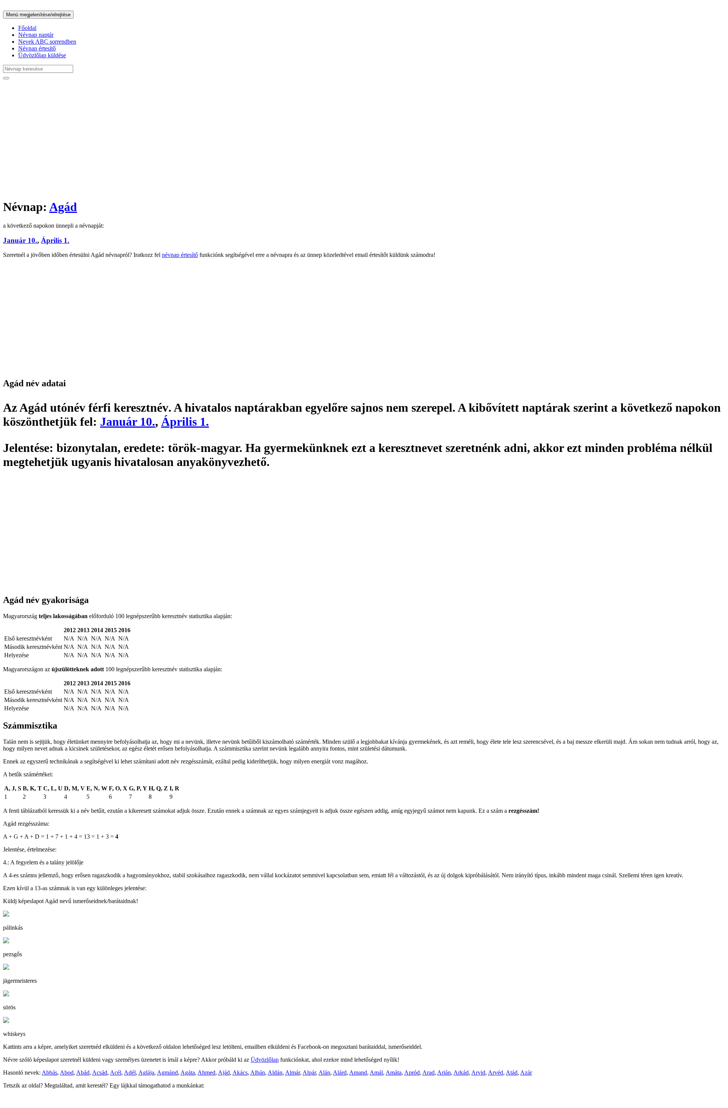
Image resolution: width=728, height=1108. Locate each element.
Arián (444, 1072)
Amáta (394, 1072)
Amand (358, 1072)
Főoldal (27, 28)
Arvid (478, 1072)
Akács (240, 1072)
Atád (512, 1072)
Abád (82, 1072)
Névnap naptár (35, 34)
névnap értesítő (180, 255)
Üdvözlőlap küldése (42, 55)
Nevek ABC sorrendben (47, 41)
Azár (526, 1072)
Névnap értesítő (37, 48)
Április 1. (55, 240)
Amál (376, 1072)
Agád (63, 207)
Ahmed (206, 1072)
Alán (324, 1072)
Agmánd (167, 1072)
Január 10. (20, 240)
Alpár (309, 1072)
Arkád (461, 1072)
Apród (412, 1072)
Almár (292, 1072)
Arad (428, 1072)
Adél (130, 1072)
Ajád (224, 1072)
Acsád (99, 1072)
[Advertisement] (230, 139)
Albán (257, 1072)
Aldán (275, 1072)
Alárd (340, 1072)
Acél (115, 1072)
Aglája (146, 1072)
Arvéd (495, 1072)
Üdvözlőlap (265, 1059)
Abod (67, 1072)
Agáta (187, 1072)
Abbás (49, 1072)
